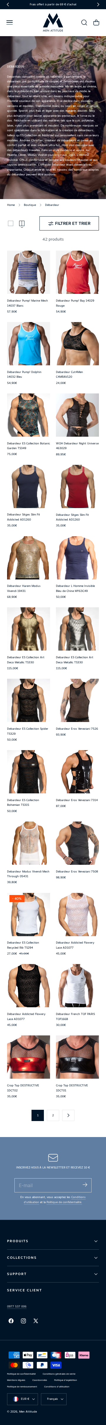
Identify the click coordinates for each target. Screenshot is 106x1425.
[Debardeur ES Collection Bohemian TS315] (28, 771)
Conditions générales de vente (59, 1374)
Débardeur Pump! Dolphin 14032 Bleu (24, 374)
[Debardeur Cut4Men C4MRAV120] (77, 343)
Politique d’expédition (65, 1380)
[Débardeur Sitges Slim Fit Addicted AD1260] (28, 486)
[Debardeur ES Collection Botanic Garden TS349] (28, 415)
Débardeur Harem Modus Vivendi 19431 (24, 588)
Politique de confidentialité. (64, 1202)
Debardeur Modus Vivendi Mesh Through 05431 (28, 874)
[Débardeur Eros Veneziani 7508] (77, 843)
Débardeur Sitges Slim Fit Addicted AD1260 (23, 517)
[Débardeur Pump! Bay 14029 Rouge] (77, 272)
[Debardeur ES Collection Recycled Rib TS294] (28, 914)
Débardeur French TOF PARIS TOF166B (75, 1016)
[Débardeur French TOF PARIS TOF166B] (77, 985)
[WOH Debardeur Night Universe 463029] (77, 415)
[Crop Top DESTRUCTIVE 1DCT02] (28, 1057)
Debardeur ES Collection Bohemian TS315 (23, 802)
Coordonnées (39, 1380)
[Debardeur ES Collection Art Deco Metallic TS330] (28, 629)
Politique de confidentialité (21, 1374)
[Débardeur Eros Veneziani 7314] (77, 771)
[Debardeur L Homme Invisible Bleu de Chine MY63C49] (77, 557)
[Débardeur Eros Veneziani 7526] (77, 700)
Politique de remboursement (22, 1386)
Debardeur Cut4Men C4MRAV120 (69, 374)
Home (11, 205)
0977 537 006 (16, 1306)
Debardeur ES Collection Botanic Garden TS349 (28, 445)
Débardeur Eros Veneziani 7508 (77, 871)
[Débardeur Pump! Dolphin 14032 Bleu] (28, 343)
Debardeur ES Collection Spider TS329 (27, 731)
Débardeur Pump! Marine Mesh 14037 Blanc (27, 303)
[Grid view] (10, 223)
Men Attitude (28, 1411)
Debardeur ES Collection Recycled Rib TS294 (23, 945)
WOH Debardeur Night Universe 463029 (77, 445)
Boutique (30, 205)
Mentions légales (16, 1380)
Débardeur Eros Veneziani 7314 (77, 800)
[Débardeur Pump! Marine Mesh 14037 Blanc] (28, 272)
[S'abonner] (85, 1185)
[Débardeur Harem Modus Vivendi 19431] (28, 557)
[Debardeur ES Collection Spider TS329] (28, 700)
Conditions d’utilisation (56, 1386)
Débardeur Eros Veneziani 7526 (77, 729)
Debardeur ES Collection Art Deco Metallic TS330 (25, 659)
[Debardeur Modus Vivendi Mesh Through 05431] (28, 843)
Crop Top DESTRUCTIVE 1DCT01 (72, 1087)
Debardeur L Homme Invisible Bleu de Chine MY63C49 (75, 588)
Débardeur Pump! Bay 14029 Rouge (75, 303)
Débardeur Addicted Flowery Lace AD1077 (75, 945)
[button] (9, 22)
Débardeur (52, 205)
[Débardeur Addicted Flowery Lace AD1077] (77, 914)
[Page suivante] (68, 1115)
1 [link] (38, 1115)
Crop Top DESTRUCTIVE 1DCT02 (23, 1087)
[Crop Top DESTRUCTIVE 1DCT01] (77, 1057)
